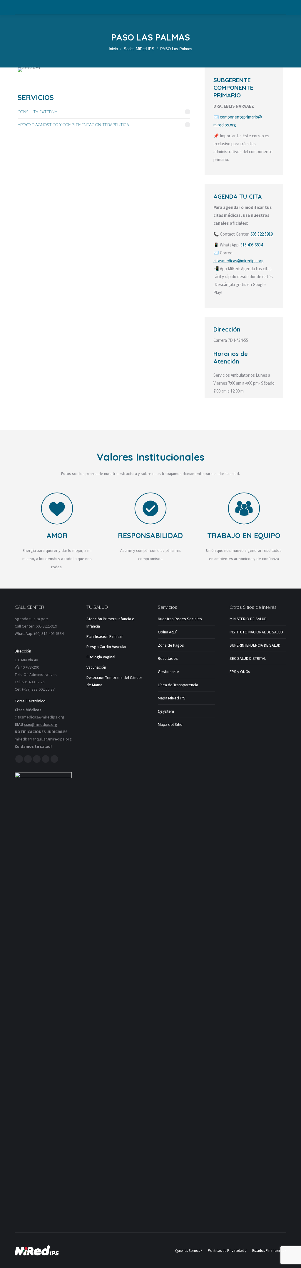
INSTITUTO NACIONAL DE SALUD (256, 632)
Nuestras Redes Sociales (180, 618)
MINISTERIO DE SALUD (248, 618)
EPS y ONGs (240, 671)
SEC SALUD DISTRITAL (248, 658)
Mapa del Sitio (170, 724)
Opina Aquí (167, 632)
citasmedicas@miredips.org (238, 260)
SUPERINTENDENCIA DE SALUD (255, 645)
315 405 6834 (251, 245)
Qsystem (166, 711)
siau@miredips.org (40, 724)
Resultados (168, 658)
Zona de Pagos (171, 645)
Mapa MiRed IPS (171, 698)
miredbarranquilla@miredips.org (43, 739)
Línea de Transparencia (178, 684)
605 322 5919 (261, 234)
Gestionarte (168, 671)
